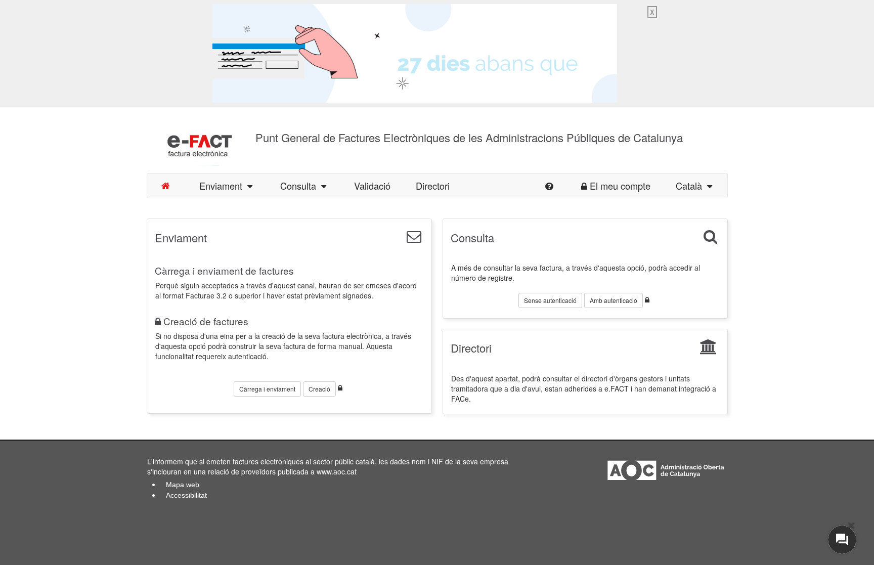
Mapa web (182, 485)
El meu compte (620, 185)
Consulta (300, 185)
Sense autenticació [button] (550, 300)
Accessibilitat (186, 495)
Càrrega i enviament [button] (267, 388)
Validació (372, 185)
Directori (433, 185)
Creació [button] (319, 388)
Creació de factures (205, 321)
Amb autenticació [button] (613, 300)
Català (691, 185)
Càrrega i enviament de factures (224, 270)
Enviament (223, 185)
